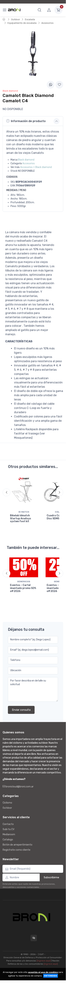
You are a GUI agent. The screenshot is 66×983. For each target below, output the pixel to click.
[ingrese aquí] (44, 960)
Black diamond (26, 159)
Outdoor (15, 19)
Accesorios (47, 23)
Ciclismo (7, 802)
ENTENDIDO (51, 975)
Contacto (8, 824)
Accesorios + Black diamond (36, 167)
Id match (23, 512)
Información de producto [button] (28, 121)
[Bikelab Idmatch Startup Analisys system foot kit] (23, 492)
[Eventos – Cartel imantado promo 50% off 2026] (23, 567)
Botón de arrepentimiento (17, 844)
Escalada (30, 19)
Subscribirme (51, 877)
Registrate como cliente (16, 849)
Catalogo (8, 839)
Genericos (23, 581)
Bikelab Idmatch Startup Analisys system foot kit (20, 518)
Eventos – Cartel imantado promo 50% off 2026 (23, 588)
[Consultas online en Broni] (34, 938)
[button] (39, 10)
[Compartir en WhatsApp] (50, 85)
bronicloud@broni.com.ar (19, 786)
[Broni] (14, 10)
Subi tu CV (8, 829)
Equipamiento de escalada (22, 23)
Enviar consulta (21, 709)
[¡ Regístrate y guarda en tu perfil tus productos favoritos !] (59, 85)
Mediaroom (9, 834)
